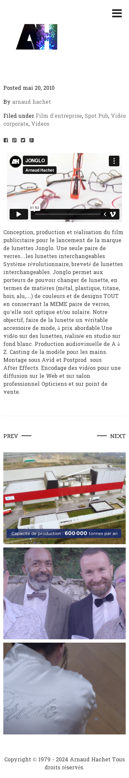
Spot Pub (96, 116)
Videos (40, 124)
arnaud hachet (31, 102)
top (118, 767)
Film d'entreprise (59, 116)
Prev (10, 436)
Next (118, 436)
